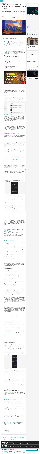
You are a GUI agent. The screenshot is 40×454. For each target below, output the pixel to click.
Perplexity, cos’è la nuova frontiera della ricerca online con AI (11, 56)
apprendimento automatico (7, 87)
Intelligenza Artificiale (6, 8)
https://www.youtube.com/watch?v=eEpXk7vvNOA (11, 159)
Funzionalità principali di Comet (8, 62)
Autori (5, 443)
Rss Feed (9, 443)
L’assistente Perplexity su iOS (8, 65)
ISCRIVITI (36, 14)
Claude (8, 85)
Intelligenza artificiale (21, 330)
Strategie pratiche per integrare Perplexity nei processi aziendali (12, 59)
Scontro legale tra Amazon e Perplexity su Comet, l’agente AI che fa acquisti (13, 437)
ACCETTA (32, 450)
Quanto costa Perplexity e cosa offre (8, 67)
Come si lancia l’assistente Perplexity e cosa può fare (11, 66)
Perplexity (9, 51)
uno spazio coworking (13, 45)
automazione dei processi (7, 231)
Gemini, (11, 85)
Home (2, 8)
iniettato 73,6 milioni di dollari (16, 43)
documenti (8, 249)
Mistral (13, 85)
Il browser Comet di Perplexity (7, 61)
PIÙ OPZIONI (32, 452)
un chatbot (8, 84)
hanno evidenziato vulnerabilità (17, 422)
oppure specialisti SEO (9, 318)
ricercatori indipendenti (9, 331)
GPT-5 (6, 85)
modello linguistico (6, 86)
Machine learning (13, 87)
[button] (2, 1)
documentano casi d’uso (12, 242)
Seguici (10, 442)
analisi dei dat (9, 320)
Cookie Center (27, 443)
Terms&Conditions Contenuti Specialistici (20, 443)
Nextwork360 (3, 446)
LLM (14, 86)
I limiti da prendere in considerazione (9, 68)
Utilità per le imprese (7, 63)
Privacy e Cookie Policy (13, 443)
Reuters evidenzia (8, 328)
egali (10, 249)
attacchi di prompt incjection (7, 423)
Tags (6, 443)
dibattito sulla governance (18, 419)
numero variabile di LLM (11, 413)
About (3, 443)
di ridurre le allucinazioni (19, 139)
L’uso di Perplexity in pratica (7, 60)
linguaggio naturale (20, 86)
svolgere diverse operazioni (13, 373)
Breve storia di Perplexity (7, 57)
